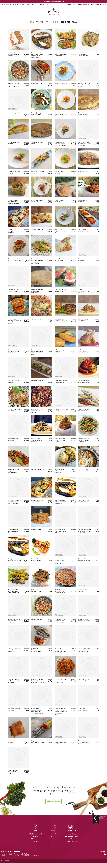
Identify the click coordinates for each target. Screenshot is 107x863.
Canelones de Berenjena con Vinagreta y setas (83, 54)
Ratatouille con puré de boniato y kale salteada (37, 410)
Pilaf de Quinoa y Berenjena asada (36, 113)
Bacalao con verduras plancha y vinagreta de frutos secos (14, 260)
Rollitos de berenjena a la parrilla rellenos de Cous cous (84, 143)
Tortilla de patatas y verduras (14, 142)
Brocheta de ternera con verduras (37, 200)
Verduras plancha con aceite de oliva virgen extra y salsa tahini (14, 591)
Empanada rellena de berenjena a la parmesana (37, 291)
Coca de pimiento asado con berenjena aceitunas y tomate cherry (37, 352)
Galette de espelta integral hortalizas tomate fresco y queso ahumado (84, 441)
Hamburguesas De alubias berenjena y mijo (13, 531)
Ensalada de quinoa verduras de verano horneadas (36, 440)
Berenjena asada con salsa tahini (84, 259)
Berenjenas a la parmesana (82, 200)
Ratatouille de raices (37, 619)
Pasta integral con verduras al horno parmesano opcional (61, 143)
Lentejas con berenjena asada (82, 709)
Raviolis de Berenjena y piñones (61, 410)
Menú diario (13, 4)
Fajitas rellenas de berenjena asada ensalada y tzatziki (13, 201)
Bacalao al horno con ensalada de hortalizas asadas (84, 560)
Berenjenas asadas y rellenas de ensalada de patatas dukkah (60, 54)
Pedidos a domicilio (30, 4)
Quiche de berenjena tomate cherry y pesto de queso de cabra (61, 591)
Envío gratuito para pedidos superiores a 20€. (53, 1)
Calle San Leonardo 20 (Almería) (80, 4)
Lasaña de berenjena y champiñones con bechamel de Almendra (14, 651)
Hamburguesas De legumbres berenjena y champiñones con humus (14, 321)
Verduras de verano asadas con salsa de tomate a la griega (13, 85)
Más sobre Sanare (53, 801)
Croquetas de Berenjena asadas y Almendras (13, 54)
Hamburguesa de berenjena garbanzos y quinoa (61, 320)
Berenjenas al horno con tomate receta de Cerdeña (84, 742)
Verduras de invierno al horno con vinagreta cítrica (61, 531)
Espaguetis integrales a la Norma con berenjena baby (61, 680)
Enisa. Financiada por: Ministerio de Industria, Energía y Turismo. (99, 819)
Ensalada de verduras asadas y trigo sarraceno (14, 620)
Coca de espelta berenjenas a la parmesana (12, 231)
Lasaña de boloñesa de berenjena (14, 410)
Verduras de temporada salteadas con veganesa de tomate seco (37, 261)
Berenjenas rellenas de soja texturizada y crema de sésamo (14, 501)
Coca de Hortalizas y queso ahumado (37, 501)
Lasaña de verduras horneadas (13, 741)
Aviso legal (27, 860)
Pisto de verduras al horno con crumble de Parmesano (61, 114)
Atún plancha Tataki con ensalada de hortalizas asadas (84, 650)
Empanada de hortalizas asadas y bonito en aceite (60, 742)
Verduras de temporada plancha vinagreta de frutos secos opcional (60, 651)
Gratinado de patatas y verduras (61, 84)
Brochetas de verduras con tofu (37, 172)
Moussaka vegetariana (14, 113)
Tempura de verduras (37, 229)
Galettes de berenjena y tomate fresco (61, 381)
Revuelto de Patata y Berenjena (14, 439)
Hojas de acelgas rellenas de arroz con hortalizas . (61, 471)
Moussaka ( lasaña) (83, 171)
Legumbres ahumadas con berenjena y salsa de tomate (14, 680)
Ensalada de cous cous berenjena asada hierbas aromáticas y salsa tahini (61, 561)
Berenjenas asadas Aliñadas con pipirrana (14, 559)
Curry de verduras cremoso (59, 172)
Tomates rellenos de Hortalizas (14, 172)
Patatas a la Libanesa (37, 380)
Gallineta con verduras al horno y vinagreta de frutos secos (84, 531)
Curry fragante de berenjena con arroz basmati (60, 440)
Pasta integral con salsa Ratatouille (83, 501)
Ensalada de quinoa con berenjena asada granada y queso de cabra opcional (37, 55)
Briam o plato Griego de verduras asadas (84, 381)
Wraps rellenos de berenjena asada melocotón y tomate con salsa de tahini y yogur (61, 711)
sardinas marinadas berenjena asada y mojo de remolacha (83, 351)
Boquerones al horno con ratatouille (37, 84)
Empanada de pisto (36, 529)
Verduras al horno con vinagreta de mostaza (37, 470)
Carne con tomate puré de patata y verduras (13, 771)
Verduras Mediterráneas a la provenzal (83, 291)
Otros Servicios (40, 4)
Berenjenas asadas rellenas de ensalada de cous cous (60, 501)
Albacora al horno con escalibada (14, 709)
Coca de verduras (36, 319)
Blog (47, 4)
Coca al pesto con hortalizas (83, 590)
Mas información (71, 841)
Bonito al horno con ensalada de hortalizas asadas (84, 85)
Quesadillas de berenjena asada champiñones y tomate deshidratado (37, 711)
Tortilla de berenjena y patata (37, 142)
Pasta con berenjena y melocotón (14, 381)
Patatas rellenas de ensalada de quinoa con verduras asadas (37, 560)
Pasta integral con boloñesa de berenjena (84, 680)
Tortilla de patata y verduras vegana (83, 113)
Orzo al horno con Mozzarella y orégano (84, 619)
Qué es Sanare (5, 4)
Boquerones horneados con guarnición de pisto (36, 650)
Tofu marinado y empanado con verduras (59, 351)
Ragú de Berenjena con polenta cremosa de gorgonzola (14, 351)
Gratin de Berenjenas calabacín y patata (84, 470)
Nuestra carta (20, 4)
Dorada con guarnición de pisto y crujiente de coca (61, 231)
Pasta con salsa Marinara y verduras (36, 590)
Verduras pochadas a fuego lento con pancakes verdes (60, 620)
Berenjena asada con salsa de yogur (60, 290)
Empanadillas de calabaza (59, 200)
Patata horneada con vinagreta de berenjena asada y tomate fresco (14, 472)
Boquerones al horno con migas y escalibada (37, 741)
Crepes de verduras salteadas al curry (13, 290)
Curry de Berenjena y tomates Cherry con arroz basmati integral (37, 680)
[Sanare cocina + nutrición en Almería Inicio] (53, 10)
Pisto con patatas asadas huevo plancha (84, 230)
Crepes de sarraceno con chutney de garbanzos (60, 260)
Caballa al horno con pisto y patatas (84, 410)
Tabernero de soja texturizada (83, 319)
